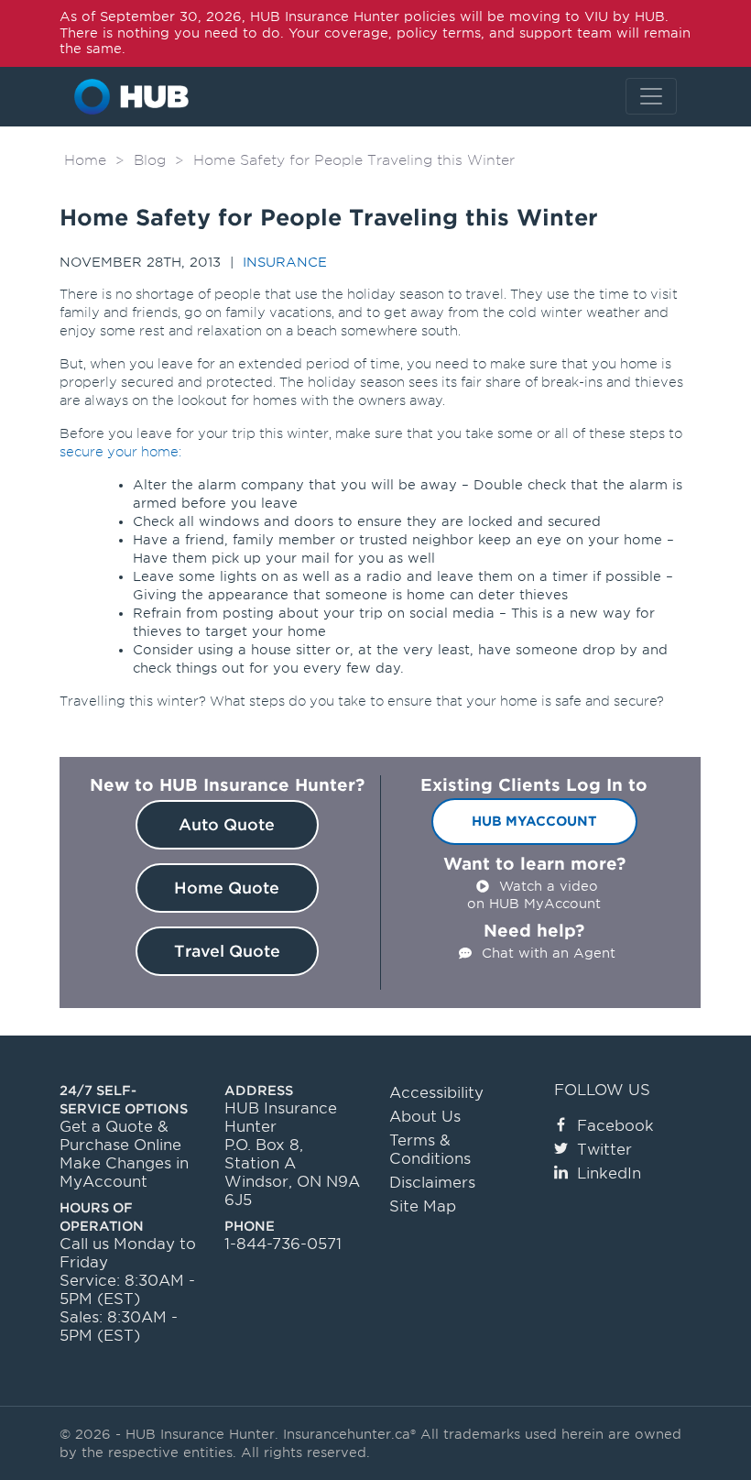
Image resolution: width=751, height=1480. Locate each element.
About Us (425, 1116)
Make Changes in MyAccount (124, 1172)
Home (85, 160)
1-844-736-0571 (283, 1244)
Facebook (615, 1126)
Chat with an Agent (548, 953)
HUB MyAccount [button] (534, 821)
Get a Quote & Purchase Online (120, 1136)
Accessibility (436, 1093)
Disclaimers (432, 1182)
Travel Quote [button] (227, 951)
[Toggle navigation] (651, 96)
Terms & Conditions (430, 1150)
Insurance (285, 262)
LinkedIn (609, 1173)
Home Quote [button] (226, 888)
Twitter (604, 1149)
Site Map (422, 1206)
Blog (150, 160)
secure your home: (120, 451)
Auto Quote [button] (227, 825)
